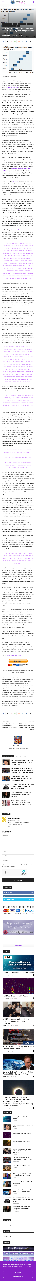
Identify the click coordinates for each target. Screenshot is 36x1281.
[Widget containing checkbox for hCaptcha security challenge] (14, 872)
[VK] (26, 41)
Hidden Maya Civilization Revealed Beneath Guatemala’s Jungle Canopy (9, 725)
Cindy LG (5, 1108)
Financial (15, 24)
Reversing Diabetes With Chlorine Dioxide (18, 973)
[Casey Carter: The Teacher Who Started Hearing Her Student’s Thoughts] (6, 795)
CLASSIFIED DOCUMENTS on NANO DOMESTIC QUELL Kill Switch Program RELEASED (22, 786)
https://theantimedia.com (14, 655)
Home (2, 6)
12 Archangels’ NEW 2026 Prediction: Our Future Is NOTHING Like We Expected (22, 778)
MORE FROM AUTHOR (21, 756)
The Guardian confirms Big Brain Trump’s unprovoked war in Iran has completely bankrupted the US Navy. (22, 770)
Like (32, 892)
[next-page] (5, 809)
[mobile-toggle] (3, 2)
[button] (33, 2)
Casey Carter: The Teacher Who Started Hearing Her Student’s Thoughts (21, 794)
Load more (18, 1215)
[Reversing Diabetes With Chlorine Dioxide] (18, 962)
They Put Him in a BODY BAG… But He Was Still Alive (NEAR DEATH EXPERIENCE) (22, 762)
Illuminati (20, 24)
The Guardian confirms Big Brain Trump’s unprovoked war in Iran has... (18, 1048)
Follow (31, 896)
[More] (30, 41)
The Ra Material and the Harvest (21, 1165)
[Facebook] (3, 41)
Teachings (14, 25)
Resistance (8, 25)
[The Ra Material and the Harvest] (7, 1168)
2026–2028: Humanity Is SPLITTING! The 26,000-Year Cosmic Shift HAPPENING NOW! (21, 802)
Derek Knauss (6, 998)
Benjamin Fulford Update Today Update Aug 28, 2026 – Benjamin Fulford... (18, 1073)
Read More (18, 945)
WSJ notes (15, 182)
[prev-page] (3, 809)
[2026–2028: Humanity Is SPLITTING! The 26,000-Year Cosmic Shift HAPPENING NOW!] (6, 803)
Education (10, 24)
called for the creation (11, 87)
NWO (3, 25)
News (25, 24)
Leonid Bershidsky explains (19, 230)
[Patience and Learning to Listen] (7, 1143)
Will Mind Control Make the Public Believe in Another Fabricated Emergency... (16, 1021)
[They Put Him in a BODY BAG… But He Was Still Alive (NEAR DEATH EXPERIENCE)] (6, 762)
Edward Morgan (6, 35)
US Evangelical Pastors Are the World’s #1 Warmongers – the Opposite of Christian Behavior (26, 726)
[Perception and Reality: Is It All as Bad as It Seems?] (7, 1184)
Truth (18, 25)
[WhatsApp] (15, 41)
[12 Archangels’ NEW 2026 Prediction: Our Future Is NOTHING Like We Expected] (6, 778)
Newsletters (29, 24)
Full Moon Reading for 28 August (15, 996)
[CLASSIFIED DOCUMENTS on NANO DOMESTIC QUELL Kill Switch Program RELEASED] (6, 786)
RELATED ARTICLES (8, 756)
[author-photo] (18, 743)
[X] (7, 41)
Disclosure (7, 6)
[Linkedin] (22, 41)
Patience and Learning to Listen (21, 1141)
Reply (9, 826)
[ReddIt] (18, 41)
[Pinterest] (11, 41)
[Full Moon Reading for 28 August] (18, 986)
